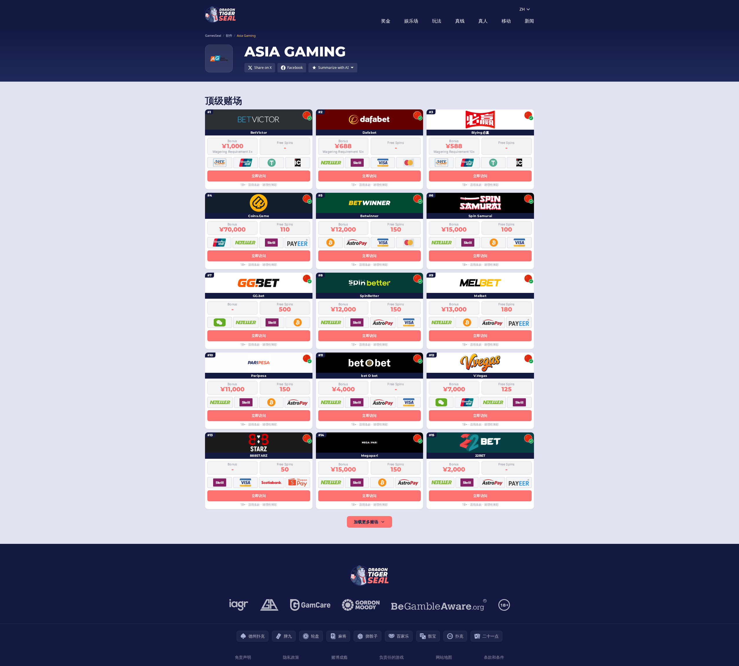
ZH (522, 9)
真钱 (459, 21)
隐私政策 (291, 657)
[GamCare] (310, 605)
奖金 (385, 21)
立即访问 (259, 176)
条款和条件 (494, 657)
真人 (483, 21)
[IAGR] (238, 605)
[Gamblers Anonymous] (269, 605)
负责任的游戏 (391, 657)
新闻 (529, 21)
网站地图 (444, 657)
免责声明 (243, 657)
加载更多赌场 (366, 521)
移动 (506, 21)
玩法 (436, 21)
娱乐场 (411, 21)
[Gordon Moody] (361, 605)
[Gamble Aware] (439, 605)
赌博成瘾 (339, 657)
